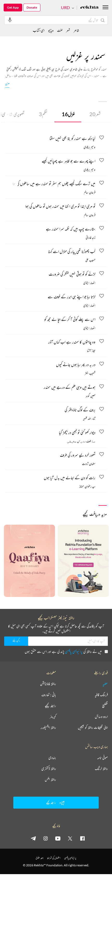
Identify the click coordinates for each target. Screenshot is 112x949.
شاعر (76, 30)
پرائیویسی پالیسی (74, 651)
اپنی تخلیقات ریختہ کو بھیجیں (93, 727)
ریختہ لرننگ (101, 768)
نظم (43, 114)
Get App (13, 7)
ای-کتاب (39, 30)
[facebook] (82, 838)
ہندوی (52, 758)
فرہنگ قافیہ (101, 695)
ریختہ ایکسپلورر (48, 727)
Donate (32, 7)
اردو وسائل (101, 716)
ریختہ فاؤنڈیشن (48, 684)
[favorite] (101, 138)
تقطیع (105, 706)
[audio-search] (10, 20)
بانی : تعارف (48, 695)
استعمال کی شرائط (53, 858)
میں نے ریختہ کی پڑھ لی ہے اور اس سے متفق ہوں (63, 651)
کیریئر (53, 716)
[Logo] (89, 8)
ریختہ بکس (50, 779)
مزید (7, 83)
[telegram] (33, 838)
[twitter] (70, 838)
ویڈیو (50, 30)
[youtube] (58, 838)
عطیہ (105, 684)
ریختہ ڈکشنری (48, 768)
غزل (68, 114)
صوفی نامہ (102, 758)
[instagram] (45, 838)
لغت (60, 30)
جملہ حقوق (39, 858)
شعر (95, 114)
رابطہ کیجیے (50, 706)
